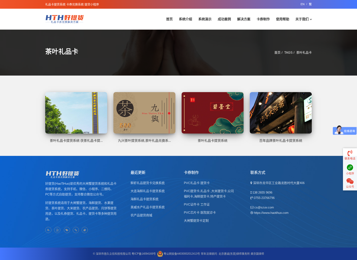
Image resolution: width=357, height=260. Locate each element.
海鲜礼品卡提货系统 (144, 199)
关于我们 (302, 19)
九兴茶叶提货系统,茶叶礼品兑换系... (144, 140)
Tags (288, 52)
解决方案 (243, 19)
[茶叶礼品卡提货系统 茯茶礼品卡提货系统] (76, 113)
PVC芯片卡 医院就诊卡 (200, 212)
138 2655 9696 (262, 192)
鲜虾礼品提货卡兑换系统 (148, 183)
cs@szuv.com (264, 207)
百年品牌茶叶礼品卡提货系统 (280, 140)
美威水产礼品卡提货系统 (148, 207)
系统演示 (205, 19)
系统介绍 (185, 19)
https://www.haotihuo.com (271, 212)
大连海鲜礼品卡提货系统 (148, 191)
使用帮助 (282, 19)
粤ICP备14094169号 (144, 253)
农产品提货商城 (141, 215)
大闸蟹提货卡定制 (196, 220)
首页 (169, 19)
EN (303, 4)
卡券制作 (263, 19)
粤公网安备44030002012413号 (182, 253)
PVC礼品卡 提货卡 (197, 183)
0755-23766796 (264, 198)
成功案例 (224, 19)
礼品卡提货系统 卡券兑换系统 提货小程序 (72, 4)
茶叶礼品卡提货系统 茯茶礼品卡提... (76, 140)
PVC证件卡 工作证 (197, 204)
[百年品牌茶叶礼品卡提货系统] (281, 113)
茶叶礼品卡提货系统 (212, 140)
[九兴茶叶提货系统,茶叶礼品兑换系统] (144, 113)
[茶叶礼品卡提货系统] (213, 113)
